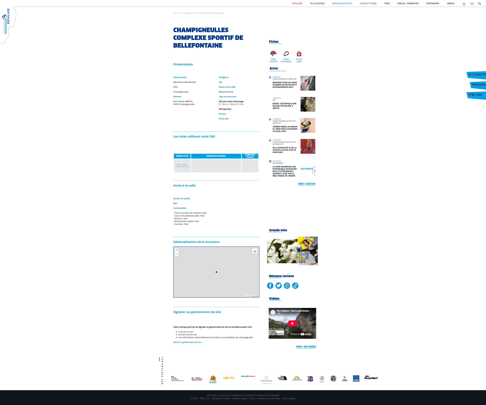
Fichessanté (299, 60)
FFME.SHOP (476, 95)
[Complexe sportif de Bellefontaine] (216, 272)
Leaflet (248, 296)
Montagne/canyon (342, 4)
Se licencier (477, 75)
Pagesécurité (273, 60)
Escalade (297, 4)
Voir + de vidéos (306, 347)
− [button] (177, 254)
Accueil (176, 13)
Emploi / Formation (408, 4)
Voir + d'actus (306, 184)
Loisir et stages (368, 4)
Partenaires (432, 4)
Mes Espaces (463, 4)
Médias (451, 4)
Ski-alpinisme (317, 4)
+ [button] (177, 250)
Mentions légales (239, 399)
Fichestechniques (286, 60)
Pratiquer (479, 85)
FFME (387, 4)
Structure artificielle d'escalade (208, 13)
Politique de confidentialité (268, 399)
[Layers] (255, 251)
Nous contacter (288, 399)
